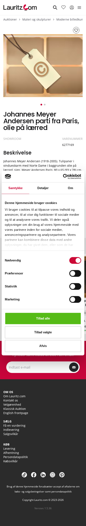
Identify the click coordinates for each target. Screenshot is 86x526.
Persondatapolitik (15, 457)
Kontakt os (10, 400)
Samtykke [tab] (15, 188)
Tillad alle (43, 318)
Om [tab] (70, 188)
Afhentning (11, 453)
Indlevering (11, 430)
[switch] (75, 273)
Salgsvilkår (10, 434)
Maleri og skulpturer (36, 19)
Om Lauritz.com (14, 396)
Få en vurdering (14, 425)
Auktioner (10, 19)
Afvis (43, 346)
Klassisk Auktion (14, 409)
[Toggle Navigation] (79, 7)
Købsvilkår (10, 461)
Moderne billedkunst (71, 19)
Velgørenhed (12, 405)
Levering (9, 449)
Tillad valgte (43, 332)
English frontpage (15, 413)
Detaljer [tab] (43, 188)
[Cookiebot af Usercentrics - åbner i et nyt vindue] (63, 176)
